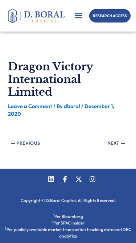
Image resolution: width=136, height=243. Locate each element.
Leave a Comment (30, 106)
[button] (78, 16)
